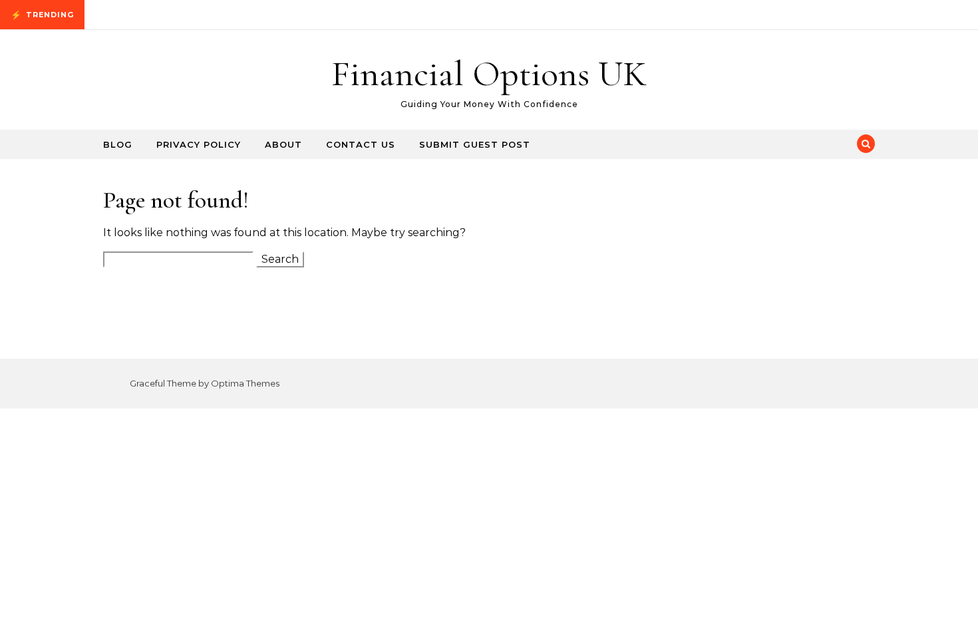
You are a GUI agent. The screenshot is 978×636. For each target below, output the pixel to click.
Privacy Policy (198, 144)
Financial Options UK (489, 73)
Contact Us (360, 144)
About (283, 144)
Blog (117, 144)
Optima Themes (245, 383)
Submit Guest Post (474, 144)
